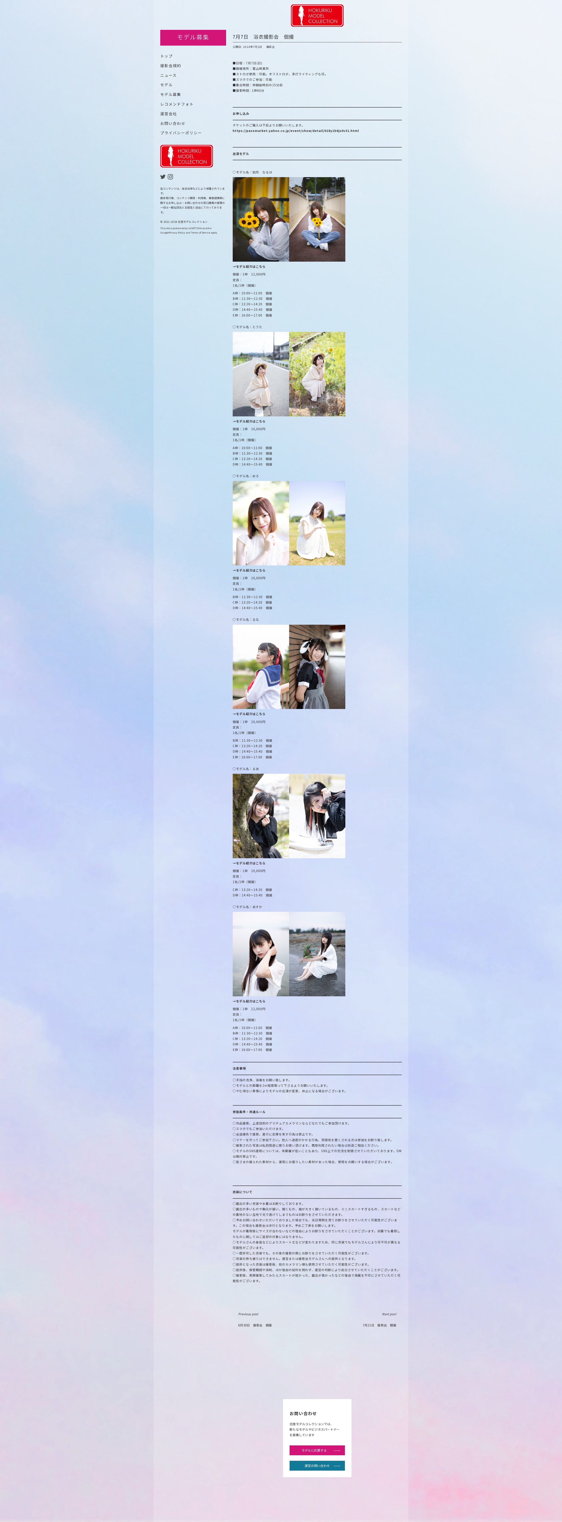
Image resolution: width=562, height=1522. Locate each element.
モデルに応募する (314, 1450)
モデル (166, 84)
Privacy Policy (177, 232)
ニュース (168, 75)
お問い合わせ (172, 123)
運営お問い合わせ (317, 1465)
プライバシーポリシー (181, 132)
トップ (166, 56)
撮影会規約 (170, 65)
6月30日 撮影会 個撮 (255, 1319)
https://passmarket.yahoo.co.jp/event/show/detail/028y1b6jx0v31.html (296, 130)
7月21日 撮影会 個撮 (379, 1319)
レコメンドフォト (177, 104)
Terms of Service (200, 232)
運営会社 (168, 113)
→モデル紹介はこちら (249, 266)
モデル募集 (170, 94)
